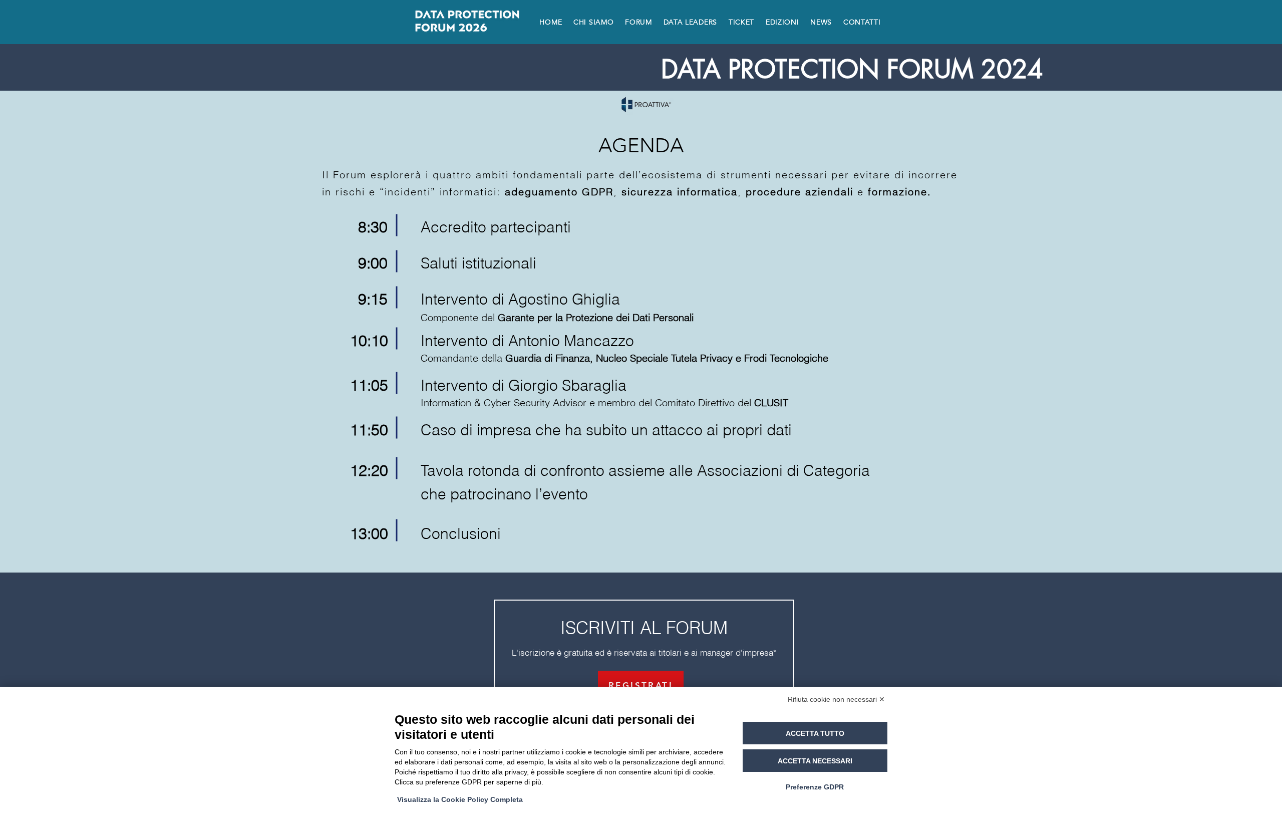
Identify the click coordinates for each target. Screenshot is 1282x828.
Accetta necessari (815, 761)
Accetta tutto (815, 733)
